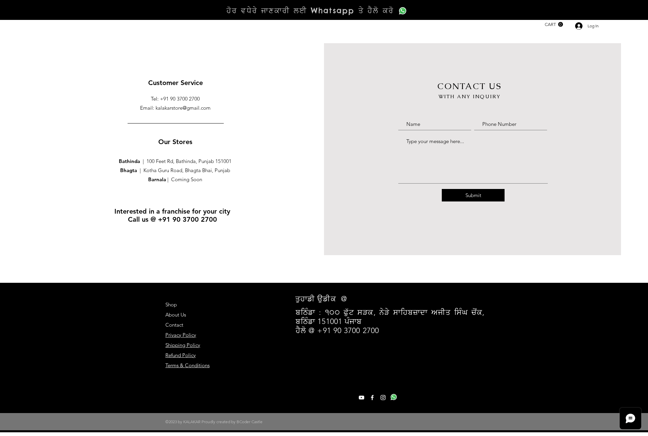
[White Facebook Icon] (372, 397)
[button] (554, 24)
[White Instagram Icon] (383, 397)
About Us (175, 314)
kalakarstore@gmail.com (183, 108)
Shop (171, 304)
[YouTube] (361, 397)
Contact (174, 325)
